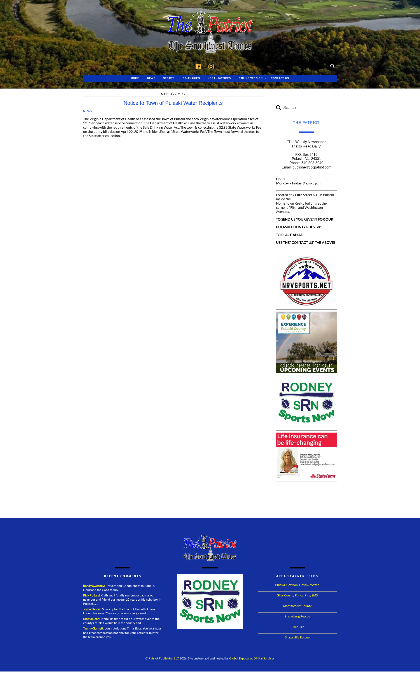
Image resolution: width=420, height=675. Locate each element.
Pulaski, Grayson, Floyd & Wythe (297, 585)
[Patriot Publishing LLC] (210, 46)
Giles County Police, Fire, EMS (297, 595)
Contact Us (280, 78)
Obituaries (191, 78)
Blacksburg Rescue (297, 616)
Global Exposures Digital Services (252, 658)
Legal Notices (219, 78)
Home (135, 78)
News (151, 78)
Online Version (251, 78)
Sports (169, 78)
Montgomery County (297, 606)
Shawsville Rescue (297, 637)
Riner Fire (297, 627)
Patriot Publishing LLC (164, 658)
